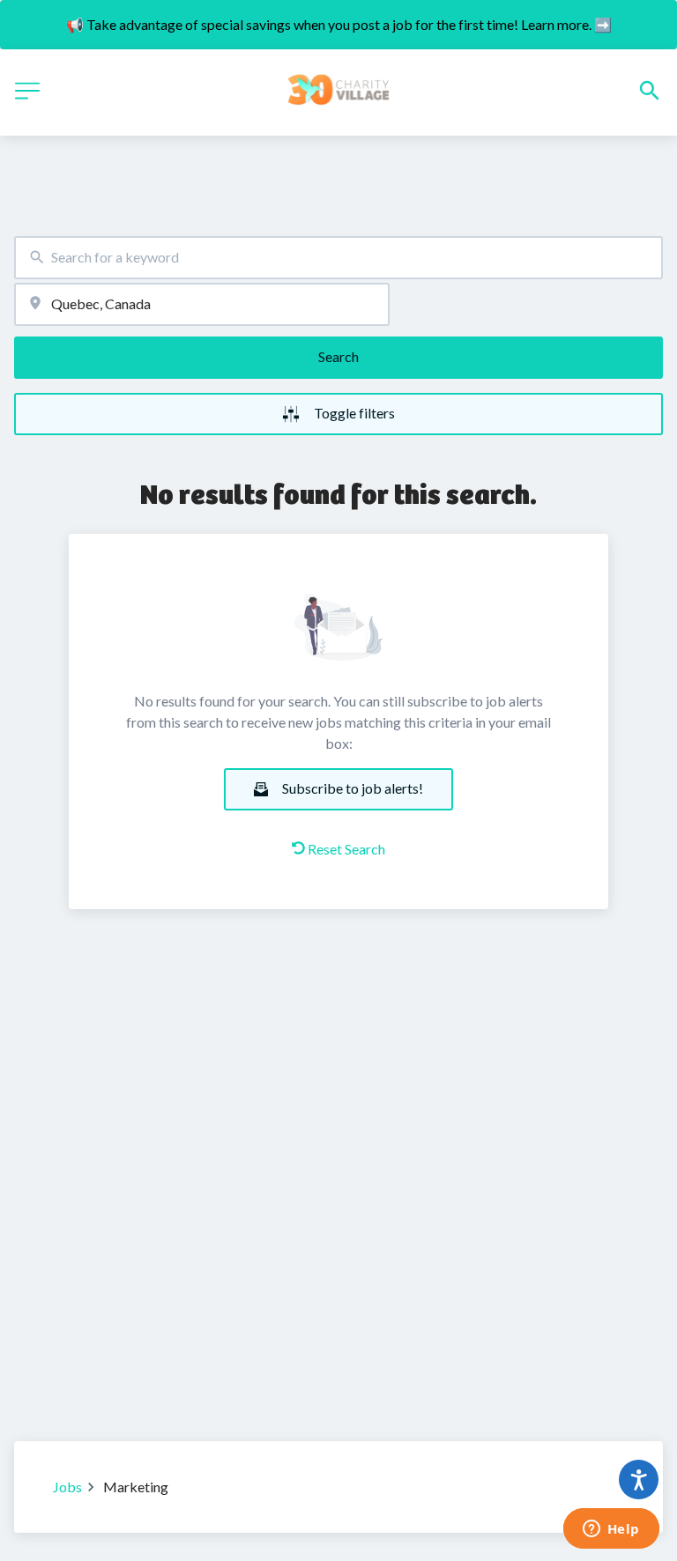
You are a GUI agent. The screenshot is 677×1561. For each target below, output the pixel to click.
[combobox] (338, 257)
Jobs (67, 1486)
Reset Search (346, 848)
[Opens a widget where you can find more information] (610, 1530)
